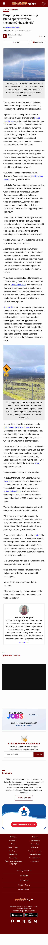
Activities (13, 837)
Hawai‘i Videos (13, 847)
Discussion (13, 840)
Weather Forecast (34, 851)
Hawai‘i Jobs (13, 854)
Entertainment (35, 840)
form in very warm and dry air (16, 427)
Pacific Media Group (30, 906)
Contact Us (24, 880)
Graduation (35, 861)
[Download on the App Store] (17, 915)
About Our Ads (29, 911)
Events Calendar (35, 854)
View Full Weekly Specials (24, 824)
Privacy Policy (18, 911)
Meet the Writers (24, 885)
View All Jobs (33, 715)
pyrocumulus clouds (12, 491)
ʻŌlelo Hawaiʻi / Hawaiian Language (13, 862)
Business (35, 837)
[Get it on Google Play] (31, 915)
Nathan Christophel (12, 27)
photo (36, 535)
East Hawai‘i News (10, 10)
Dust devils (8, 307)
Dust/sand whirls (18, 285)
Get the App (24, 875)
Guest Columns (34, 858)
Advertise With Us (24, 890)
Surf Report (13, 851)
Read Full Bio (24, 642)
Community (13, 858)
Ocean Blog (35, 844)
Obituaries (35, 847)
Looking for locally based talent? (24, 724)
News (13, 844)
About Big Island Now (23, 871)
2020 (37, 463)
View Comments (24, 798)
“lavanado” (8, 481)
